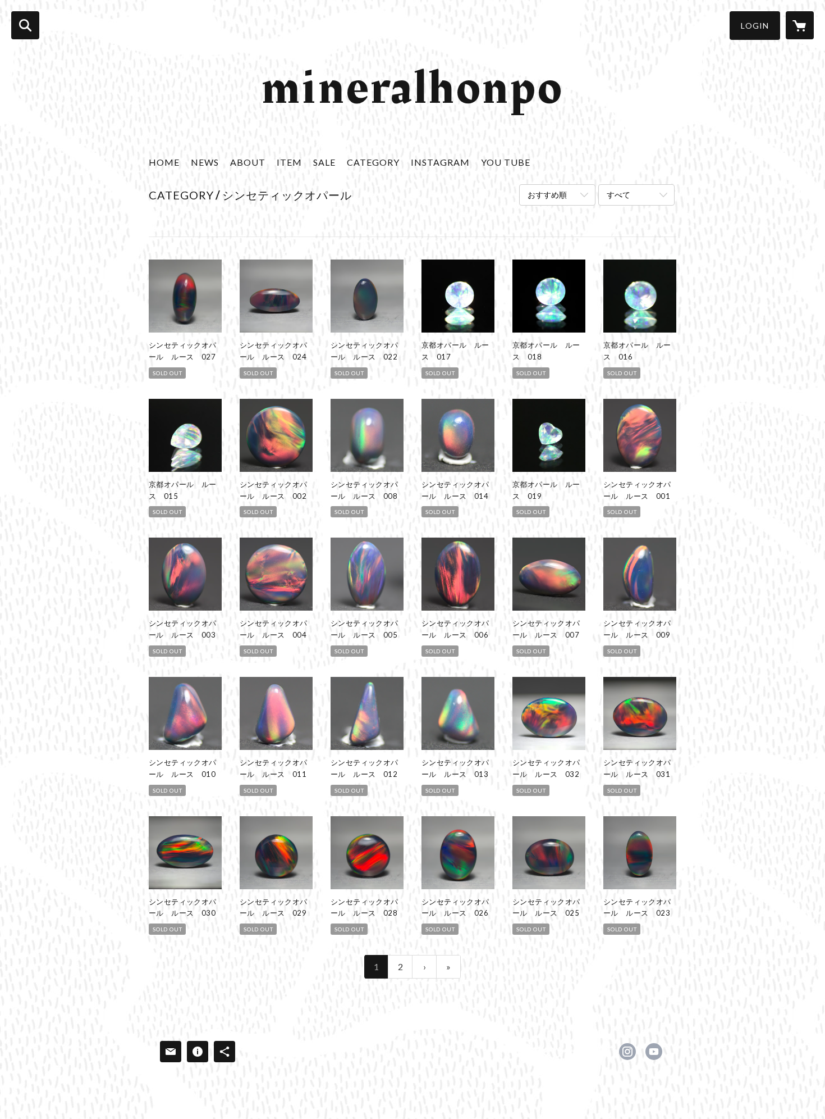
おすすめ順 (547, 194)
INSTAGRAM (440, 162)
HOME (164, 162)
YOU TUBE (505, 162)
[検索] (25, 25)
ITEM (289, 162)
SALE (324, 162)
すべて (618, 194)
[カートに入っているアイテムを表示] (800, 25)
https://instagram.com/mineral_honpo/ (627, 1051)
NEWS (205, 162)
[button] (755, 25)
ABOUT (247, 162)
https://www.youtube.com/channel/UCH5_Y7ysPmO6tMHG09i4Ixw (653, 1051)
